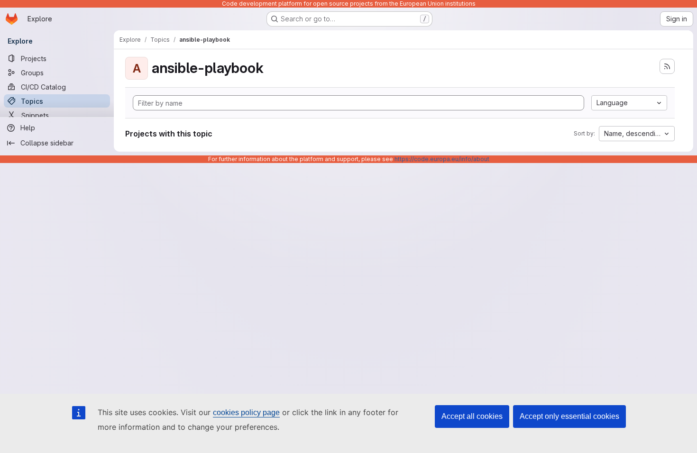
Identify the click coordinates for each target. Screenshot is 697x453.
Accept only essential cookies (569, 416)
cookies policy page (246, 412)
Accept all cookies (472, 416)
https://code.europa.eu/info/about (441, 159)
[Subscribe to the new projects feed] (667, 66)
